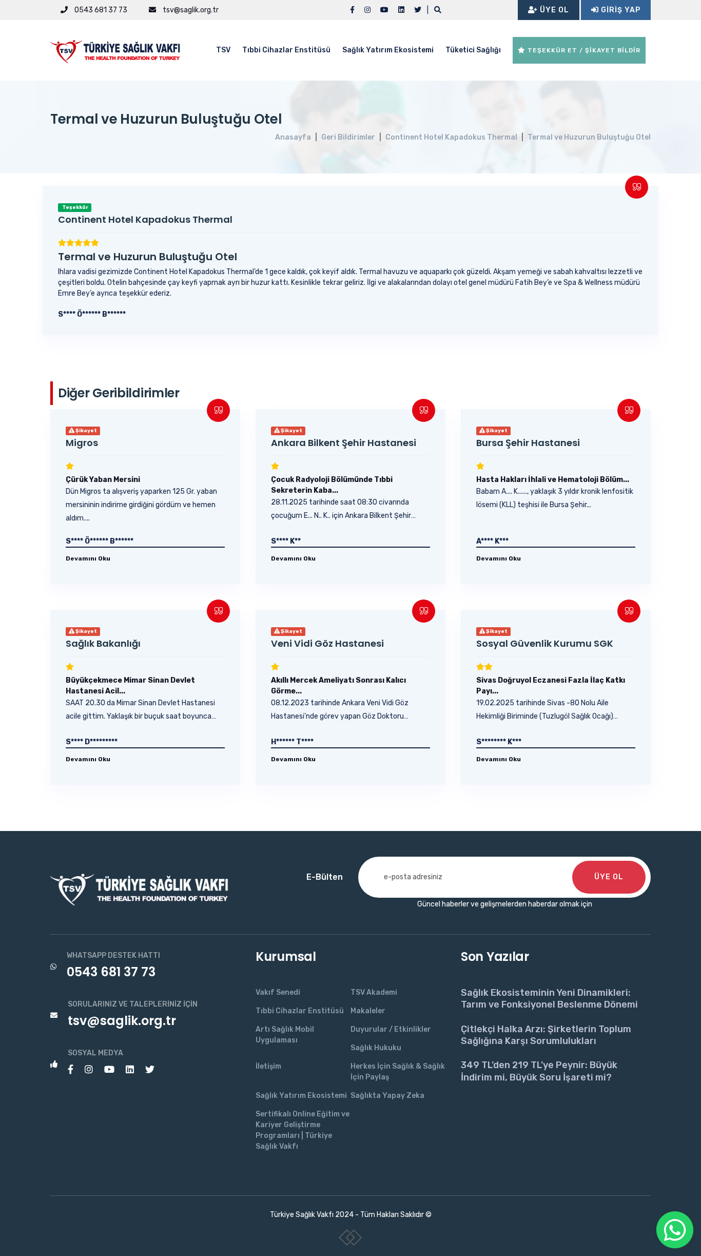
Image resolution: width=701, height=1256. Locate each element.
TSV (223, 50)
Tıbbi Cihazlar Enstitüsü (286, 50)
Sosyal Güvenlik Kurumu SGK (544, 643)
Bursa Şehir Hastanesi (528, 442)
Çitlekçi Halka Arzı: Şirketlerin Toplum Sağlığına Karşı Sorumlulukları (546, 1035)
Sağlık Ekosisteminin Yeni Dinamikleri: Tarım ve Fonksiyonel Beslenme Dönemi (549, 998)
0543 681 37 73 (100, 10)
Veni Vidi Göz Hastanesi (327, 643)
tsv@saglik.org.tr (190, 10)
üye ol (609, 877)
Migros (82, 442)
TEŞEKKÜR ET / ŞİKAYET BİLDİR (582, 50)
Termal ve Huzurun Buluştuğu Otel (589, 137)
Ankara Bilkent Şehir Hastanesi (343, 442)
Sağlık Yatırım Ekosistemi (388, 50)
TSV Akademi (373, 992)
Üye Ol (553, 10)
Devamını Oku (88, 558)
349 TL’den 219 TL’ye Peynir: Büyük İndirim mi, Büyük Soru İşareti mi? (539, 1071)
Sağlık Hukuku (375, 1048)
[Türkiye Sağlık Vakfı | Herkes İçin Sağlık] (119, 49)
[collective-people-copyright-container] (351, 1239)
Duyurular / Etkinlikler (390, 1029)
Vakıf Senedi (278, 992)
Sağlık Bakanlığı (103, 643)
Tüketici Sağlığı (473, 50)
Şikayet (85, 431)
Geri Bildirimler (348, 137)
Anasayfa (293, 137)
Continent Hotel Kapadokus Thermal (451, 137)
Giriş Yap (619, 10)
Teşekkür (74, 207)
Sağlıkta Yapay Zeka (387, 1095)
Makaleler (367, 1011)
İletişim (268, 1066)
